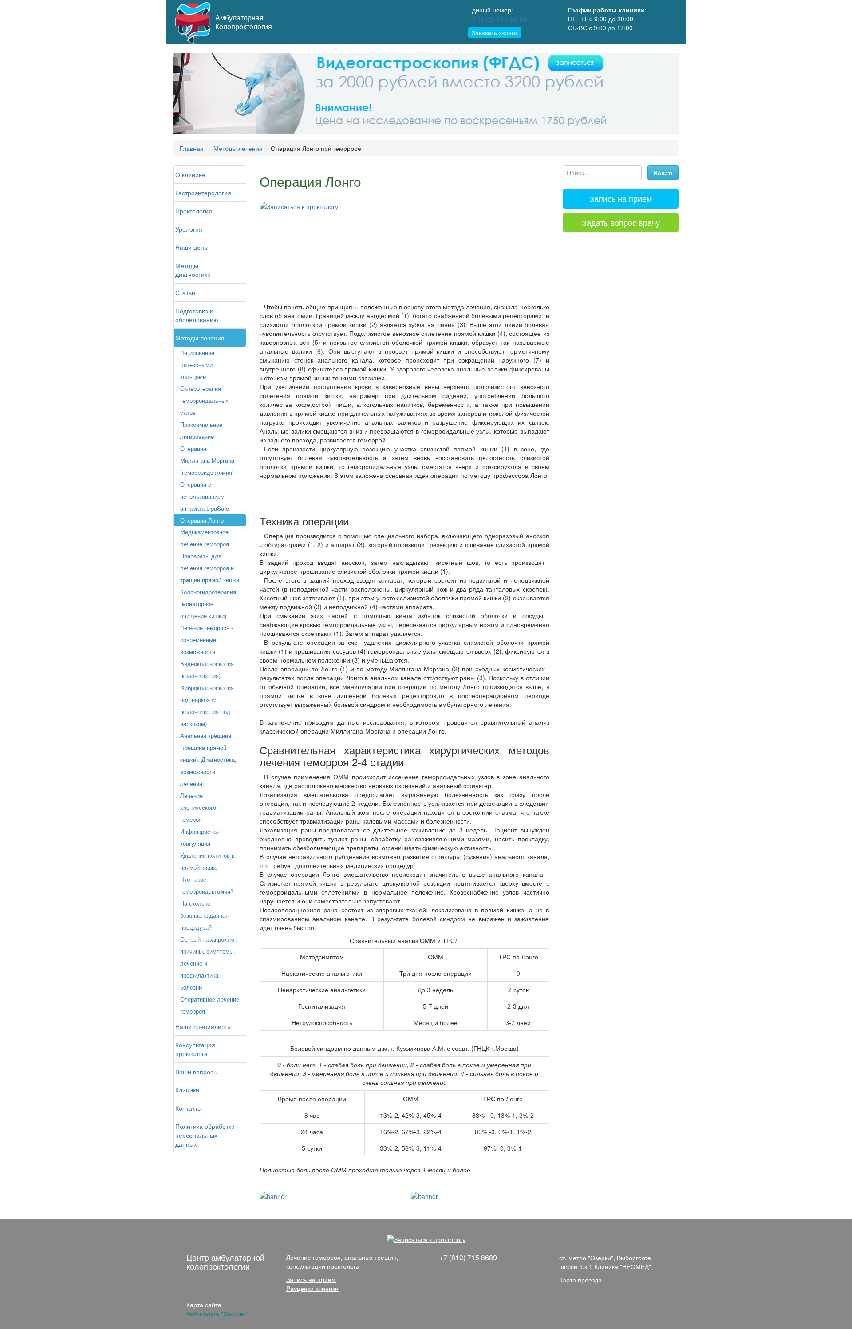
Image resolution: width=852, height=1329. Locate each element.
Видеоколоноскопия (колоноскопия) (207, 669)
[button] (211, 93)
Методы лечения (200, 337)
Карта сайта (203, 1304)
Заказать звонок (495, 32)
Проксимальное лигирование (201, 430)
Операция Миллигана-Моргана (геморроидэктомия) (207, 460)
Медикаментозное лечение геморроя (204, 538)
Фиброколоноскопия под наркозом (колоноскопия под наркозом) (207, 705)
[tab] (621, 199)
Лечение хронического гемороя (198, 807)
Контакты (188, 1108)
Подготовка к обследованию (196, 315)
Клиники (187, 1089)
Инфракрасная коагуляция (200, 837)
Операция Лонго (202, 520)
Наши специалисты (203, 1026)
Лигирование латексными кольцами (197, 364)
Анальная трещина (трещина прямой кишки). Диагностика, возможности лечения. (208, 759)
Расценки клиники (312, 1288)
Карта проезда (580, 1279)
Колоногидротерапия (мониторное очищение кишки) (208, 604)
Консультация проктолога (195, 1049)
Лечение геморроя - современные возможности (206, 639)
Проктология (193, 210)
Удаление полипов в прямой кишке (207, 861)
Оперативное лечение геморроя (209, 1005)
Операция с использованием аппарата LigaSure (204, 496)
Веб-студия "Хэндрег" (217, 1313)
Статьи (185, 292)
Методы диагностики (193, 270)
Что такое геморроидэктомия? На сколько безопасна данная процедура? (206, 903)
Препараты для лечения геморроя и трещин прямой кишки (209, 568)
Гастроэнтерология (203, 192)
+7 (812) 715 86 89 (498, 19)
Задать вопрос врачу (621, 222)
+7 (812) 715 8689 (468, 1257)
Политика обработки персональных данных (205, 1135)
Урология (188, 229)
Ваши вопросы (196, 1071)
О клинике (190, 174)
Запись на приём (311, 1279)
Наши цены (192, 247)
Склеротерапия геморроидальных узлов (204, 400)
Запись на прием (620, 198)
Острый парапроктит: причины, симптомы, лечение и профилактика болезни (208, 963)
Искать (664, 172)
